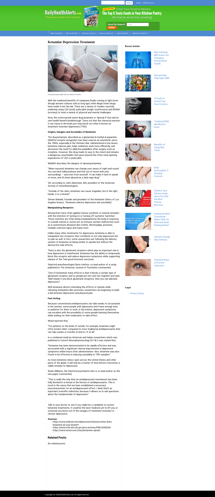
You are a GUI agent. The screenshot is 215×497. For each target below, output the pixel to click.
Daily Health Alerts (61, 94)
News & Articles (106, 33)
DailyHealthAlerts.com (65, 495)
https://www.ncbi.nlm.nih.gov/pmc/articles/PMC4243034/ (82, 427)
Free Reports (122, 33)
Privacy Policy (137, 293)
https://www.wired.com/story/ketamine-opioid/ (76, 430)
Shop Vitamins (56, 33)
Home (138, 3)
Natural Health (88, 33)
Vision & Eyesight (139, 33)
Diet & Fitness (72, 33)
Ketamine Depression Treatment (71, 42)
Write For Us (148, 3)
